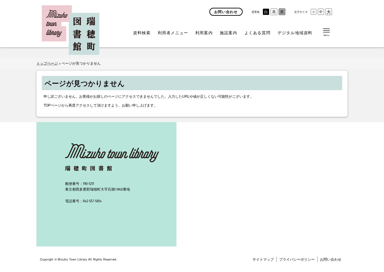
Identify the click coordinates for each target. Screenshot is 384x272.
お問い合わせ (330, 259)
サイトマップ (263, 259)
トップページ (47, 63)
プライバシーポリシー (297, 259)
